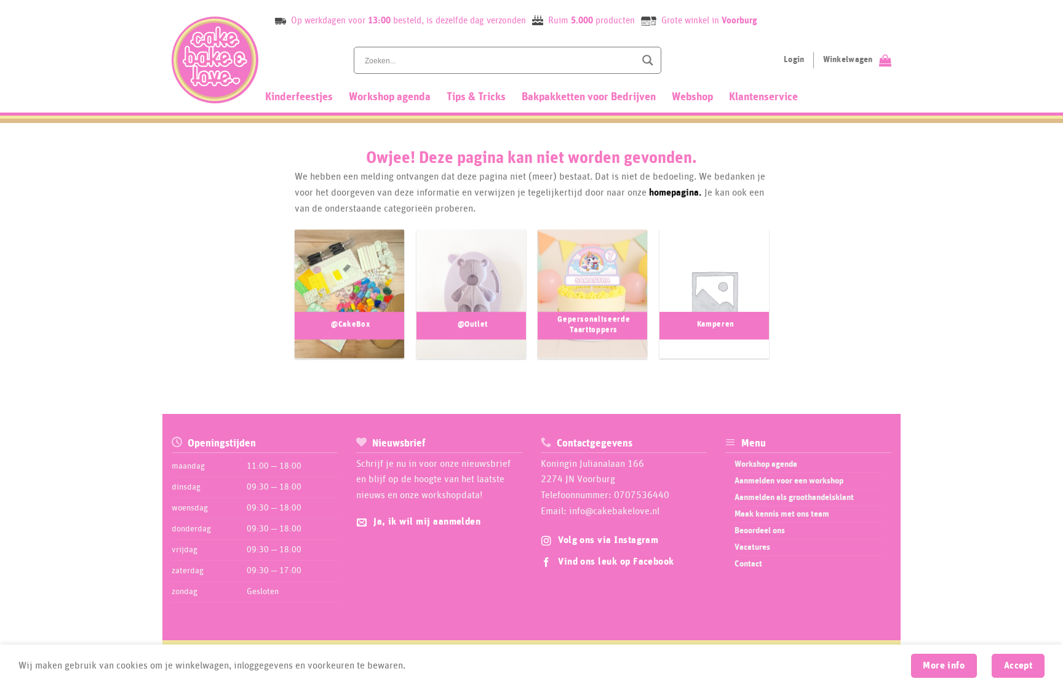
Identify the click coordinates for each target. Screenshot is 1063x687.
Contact (748, 564)
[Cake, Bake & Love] (215, 60)
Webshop (692, 97)
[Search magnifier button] (648, 60)
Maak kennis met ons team (782, 514)
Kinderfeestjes (299, 97)
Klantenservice (763, 97)
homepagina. (675, 192)
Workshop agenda (390, 97)
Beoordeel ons (760, 530)
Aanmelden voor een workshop (789, 481)
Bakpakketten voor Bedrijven (589, 97)
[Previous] (282, 300)
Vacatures (752, 547)
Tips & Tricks (476, 97)
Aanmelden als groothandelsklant (794, 497)
